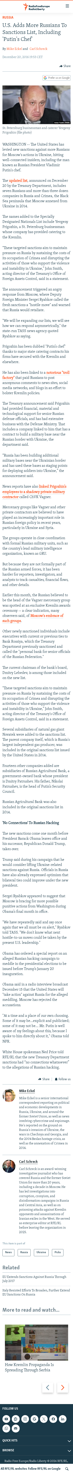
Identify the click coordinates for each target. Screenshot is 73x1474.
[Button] (65, 66)
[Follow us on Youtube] (6, 1419)
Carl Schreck (38, 49)
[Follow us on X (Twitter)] (44, 1419)
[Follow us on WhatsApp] (6, 1428)
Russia (7, 18)
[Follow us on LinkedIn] (63, 1419)
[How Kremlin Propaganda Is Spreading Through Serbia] (36, 1343)
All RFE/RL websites (14, 1469)
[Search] (67, 1469)
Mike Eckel (14, 49)
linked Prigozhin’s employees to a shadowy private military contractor (34, 492)
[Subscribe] (15, 1428)
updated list (17, 181)
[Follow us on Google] (34, 1419)
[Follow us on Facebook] (53, 1419)
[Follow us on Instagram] (25, 1419)
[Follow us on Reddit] (15, 1419)
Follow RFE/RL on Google (44, 1469)
